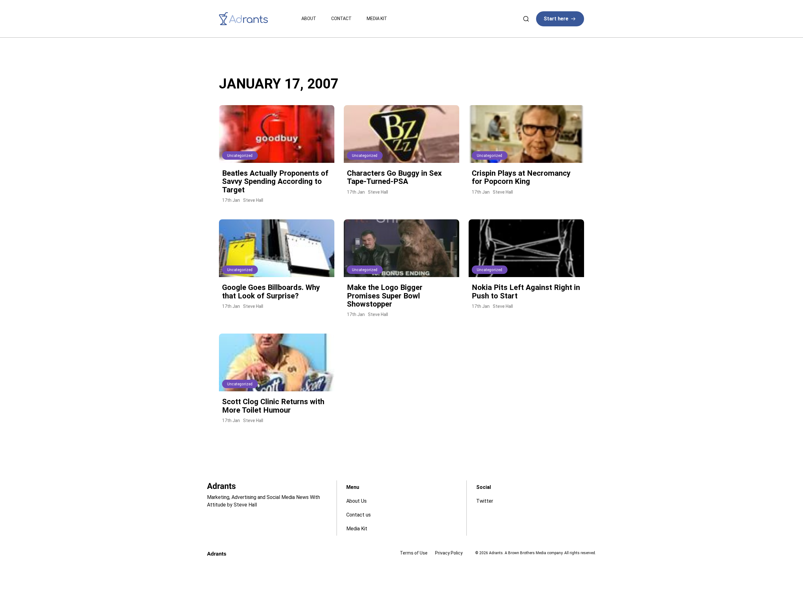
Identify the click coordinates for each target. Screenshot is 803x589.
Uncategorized (240, 155)
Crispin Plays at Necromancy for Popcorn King (521, 177)
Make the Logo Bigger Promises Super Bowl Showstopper (385, 295)
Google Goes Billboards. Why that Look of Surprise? (271, 291)
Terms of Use (414, 552)
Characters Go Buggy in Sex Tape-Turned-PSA (394, 177)
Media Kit (377, 18)
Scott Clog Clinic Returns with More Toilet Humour (273, 405)
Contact (341, 18)
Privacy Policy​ (449, 552)
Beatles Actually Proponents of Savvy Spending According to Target (275, 181)
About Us (356, 501)
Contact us (358, 515)
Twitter (484, 501)
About (308, 18)
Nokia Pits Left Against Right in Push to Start (526, 291)
